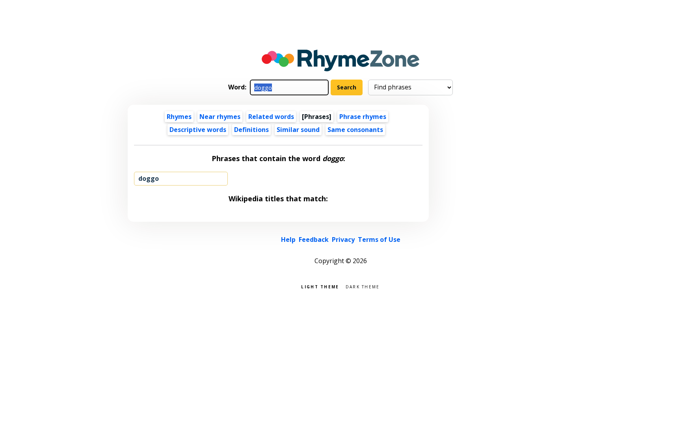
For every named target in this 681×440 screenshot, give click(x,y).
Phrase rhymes (362, 116)
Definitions (251, 129)
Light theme (320, 286)
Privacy (343, 239)
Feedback (314, 239)
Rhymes (179, 116)
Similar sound (298, 129)
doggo (148, 178)
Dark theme (363, 286)
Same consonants (355, 129)
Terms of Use (379, 239)
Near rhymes (219, 116)
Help (288, 239)
